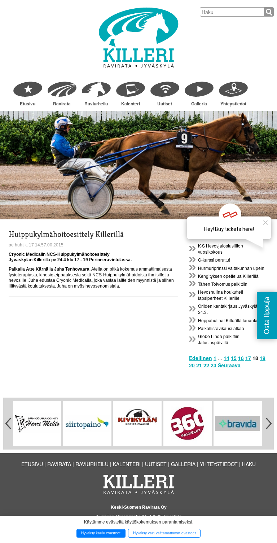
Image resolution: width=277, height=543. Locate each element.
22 (206, 365)
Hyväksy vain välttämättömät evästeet (164, 532)
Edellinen (200, 358)
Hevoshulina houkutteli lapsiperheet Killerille (220, 295)
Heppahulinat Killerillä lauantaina (231, 320)
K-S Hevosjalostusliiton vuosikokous (220, 248)
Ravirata (62, 103)
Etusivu (27, 103)
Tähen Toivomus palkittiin (222, 284)
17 (248, 358)
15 (234, 358)
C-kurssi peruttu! (214, 260)
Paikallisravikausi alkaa (221, 328)
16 (241, 358)
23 (213, 365)
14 (226, 358)
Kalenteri (130, 103)
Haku (249, 464)
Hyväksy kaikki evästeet (100, 532)
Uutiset (164, 103)
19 (262, 358)
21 (199, 365)
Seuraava (229, 365)
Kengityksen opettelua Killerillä (228, 276)
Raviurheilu (96, 103)
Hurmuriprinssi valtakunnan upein (231, 268)
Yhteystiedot (233, 103)
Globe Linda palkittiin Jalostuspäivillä (218, 339)
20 (192, 365)
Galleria (199, 103)
